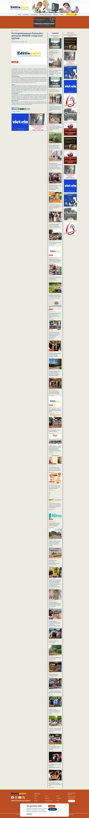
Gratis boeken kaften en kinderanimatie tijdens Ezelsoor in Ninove (54, 524)
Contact (62, 14)
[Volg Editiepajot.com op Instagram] (16, 798)
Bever (35, 798)
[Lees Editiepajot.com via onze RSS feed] (24, 798)
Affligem (36, 796)
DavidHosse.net (69, 814)
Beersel (58, 796)
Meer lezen (51, 56)
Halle (58, 800)
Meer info (29, 814)
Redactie (41, 14)
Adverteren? (48, 14)
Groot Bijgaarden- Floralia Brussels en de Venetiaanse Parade (55, 410)
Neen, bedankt (52, 809)
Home (19, 14)
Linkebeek (59, 803)
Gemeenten (37, 793)
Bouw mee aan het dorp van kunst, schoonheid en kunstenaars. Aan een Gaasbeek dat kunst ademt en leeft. (55, 449)
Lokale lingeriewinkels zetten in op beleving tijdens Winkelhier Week (54, 226)
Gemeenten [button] (25, 14)
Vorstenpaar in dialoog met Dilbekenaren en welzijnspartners (55, 278)
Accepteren (51, 806)
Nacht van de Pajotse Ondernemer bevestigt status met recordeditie (54, 392)
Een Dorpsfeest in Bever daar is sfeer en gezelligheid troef (55, 784)
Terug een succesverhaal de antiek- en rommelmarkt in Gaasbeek (55, 730)
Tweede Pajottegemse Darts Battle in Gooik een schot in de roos (55, 692)
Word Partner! (71, 801)
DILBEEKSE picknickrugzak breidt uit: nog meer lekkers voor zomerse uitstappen (55, 296)
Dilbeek (16, 30)
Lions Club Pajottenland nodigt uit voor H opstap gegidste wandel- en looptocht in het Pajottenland (54, 335)
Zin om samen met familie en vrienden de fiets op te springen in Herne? (54, 487)
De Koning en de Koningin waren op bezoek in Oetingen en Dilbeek (55, 355)
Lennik (35, 803)
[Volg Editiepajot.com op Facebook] (12, 798)
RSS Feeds (55, 14)
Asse (46, 796)
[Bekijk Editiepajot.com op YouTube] (20, 798)
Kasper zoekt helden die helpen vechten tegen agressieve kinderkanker (54, 147)
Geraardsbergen (48, 800)
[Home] (20, 8)
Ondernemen (34, 14)
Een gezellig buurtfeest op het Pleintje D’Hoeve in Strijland (55, 748)
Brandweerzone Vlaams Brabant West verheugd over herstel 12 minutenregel (55, 260)
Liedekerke (47, 803)
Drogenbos (59, 798)
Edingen (36, 800)
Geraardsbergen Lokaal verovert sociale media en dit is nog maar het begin (54, 469)
